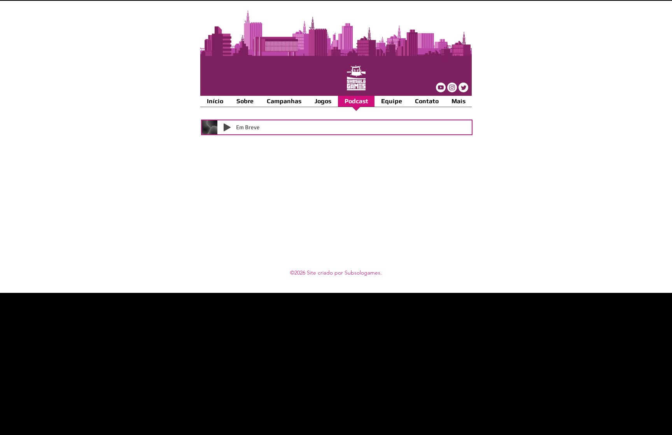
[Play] (227, 127)
